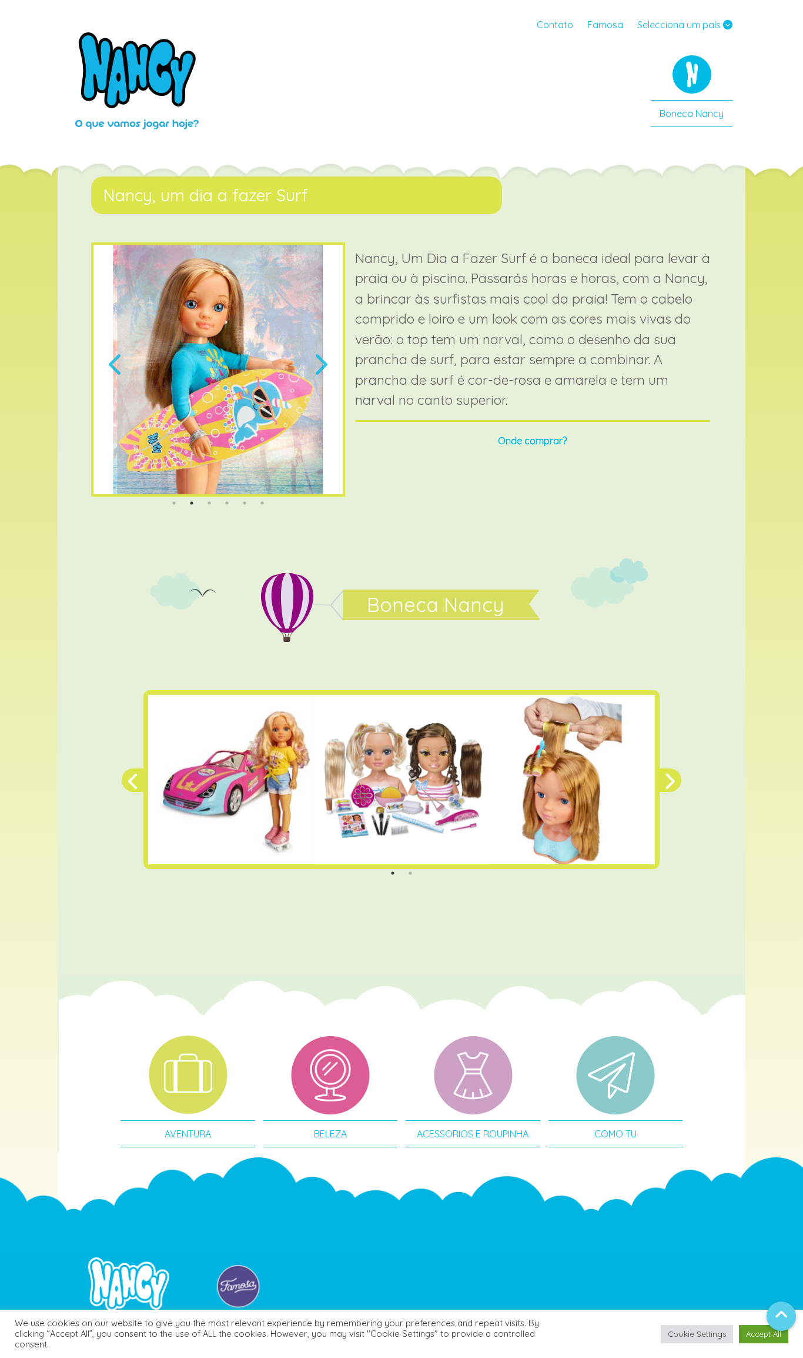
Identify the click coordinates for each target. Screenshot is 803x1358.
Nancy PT (137, 79)
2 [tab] (192, 503)
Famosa (605, 25)
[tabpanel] (218, 369)
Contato (555, 25)
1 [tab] (174, 503)
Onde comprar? (532, 441)
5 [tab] (244, 503)
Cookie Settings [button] (697, 1334)
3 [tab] (209, 503)
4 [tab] (227, 503)
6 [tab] (262, 503)
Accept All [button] (763, 1334)
